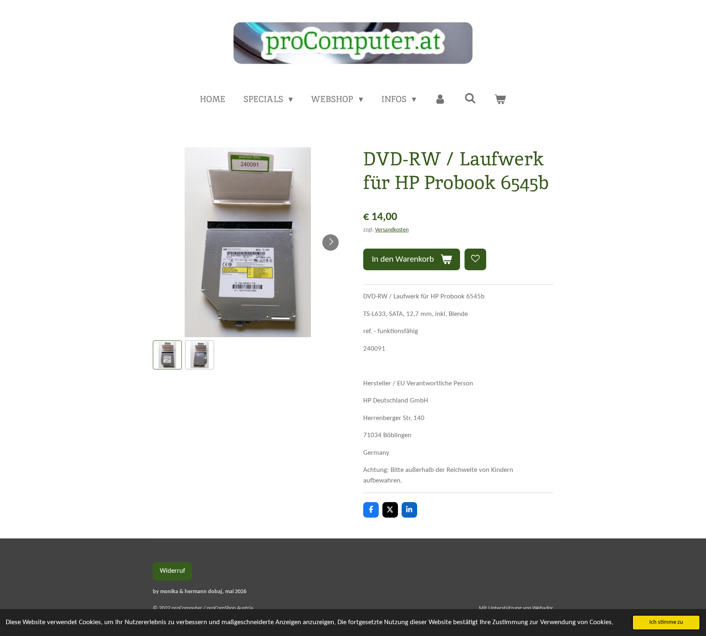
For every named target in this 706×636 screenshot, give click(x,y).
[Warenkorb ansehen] (500, 99)
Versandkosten (392, 230)
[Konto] (440, 99)
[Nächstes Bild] (330, 242)
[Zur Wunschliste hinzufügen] (475, 259)
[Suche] (470, 98)
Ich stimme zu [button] (666, 622)
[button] (167, 354)
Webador (542, 608)
